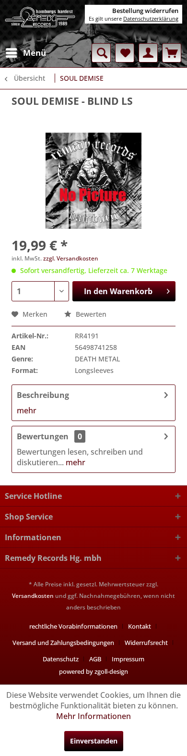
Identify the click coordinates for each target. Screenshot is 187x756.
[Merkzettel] (124, 52)
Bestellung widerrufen (145, 10)
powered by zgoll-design (93, 671)
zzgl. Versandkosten (70, 258)
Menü (34, 52)
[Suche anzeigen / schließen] (101, 52)
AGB (95, 659)
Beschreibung (43, 395)
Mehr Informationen (93, 716)
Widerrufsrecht (146, 642)
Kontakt (139, 626)
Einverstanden (93, 740)
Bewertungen (43, 436)
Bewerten (90, 314)
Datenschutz (61, 659)
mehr (26, 410)
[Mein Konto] (148, 52)
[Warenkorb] (171, 52)
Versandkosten (33, 596)
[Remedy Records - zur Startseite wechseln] (40, 21)
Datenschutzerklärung (150, 18)
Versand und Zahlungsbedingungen (63, 642)
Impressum (128, 659)
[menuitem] (25, 52)
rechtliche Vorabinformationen (73, 626)
